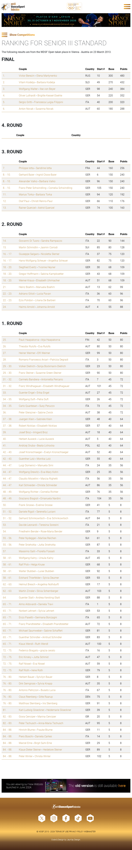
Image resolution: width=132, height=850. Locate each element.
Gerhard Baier (26, 174)
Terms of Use (62, 831)
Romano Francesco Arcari (33, 359)
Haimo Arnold (26, 306)
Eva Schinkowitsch (57, 518)
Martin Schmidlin (28, 247)
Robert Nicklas (27, 425)
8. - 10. (7, 174)
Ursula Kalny (46, 557)
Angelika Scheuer (58, 260)
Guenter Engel (27, 392)
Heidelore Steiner (52, 749)
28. (4, 359)
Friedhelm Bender (29, 531)
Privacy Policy (76, 831)
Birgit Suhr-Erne (43, 743)
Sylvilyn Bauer (44, 676)
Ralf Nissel (25, 663)
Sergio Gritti (25, 102)
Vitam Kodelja (27, 82)
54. (4, 531)
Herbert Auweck (28, 438)
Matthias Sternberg (29, 703)
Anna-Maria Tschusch (50, 723)
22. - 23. (7, 293)
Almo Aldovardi (27, 604)
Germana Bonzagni (46, 617)
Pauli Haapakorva (29, 339)
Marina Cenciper (47, 716)
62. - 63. (7, 584)
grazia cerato (47, 650)
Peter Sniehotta (27, 544)
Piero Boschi (26, 736)
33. (4, 392)
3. (4, 88)
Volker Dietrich (27, 366)
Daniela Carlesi (43, 736)
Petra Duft (42, 399)
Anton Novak (26, 108)
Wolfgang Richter (28, 491)
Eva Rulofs (44, 346)
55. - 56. (7, 538)
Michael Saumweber (30, 630)
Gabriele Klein (44, 419)
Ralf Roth (24, 670)
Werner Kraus (26, 280)
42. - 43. (7, 452)
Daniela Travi (45, 604)
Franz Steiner (26, 372)
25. (4, 339)
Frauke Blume (44, 729)
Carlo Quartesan (28, 405)
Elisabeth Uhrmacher (48, 280)
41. (4, 445)
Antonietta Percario (52, 379)
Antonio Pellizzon (29, 690)
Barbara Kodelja (46, 82)
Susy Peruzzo (47, 405)
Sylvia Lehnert (46, 610)
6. (4, 108)
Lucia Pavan (44, 293)
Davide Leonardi (28, 524)
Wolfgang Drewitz (29, 472)
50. (4, 505)
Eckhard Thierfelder (30, 577)
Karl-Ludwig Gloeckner (31, 710)
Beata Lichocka (45, 445)
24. (4, 306)
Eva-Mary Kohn (49, 472)
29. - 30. (7, 366)
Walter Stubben (27, 571)
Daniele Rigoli (26, 511)
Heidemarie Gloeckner (58, 710)
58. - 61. (7, 557)
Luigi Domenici (27, 465)
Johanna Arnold (46, 306)
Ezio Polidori (26, 300)
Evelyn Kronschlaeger (56, 452)
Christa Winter (43, 756)
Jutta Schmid (40, 657)
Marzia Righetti (49, 478)
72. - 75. (7, 650)
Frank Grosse (26, 505)
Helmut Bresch (27, 584)
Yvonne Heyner (46, 267)
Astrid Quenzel (46, 207)
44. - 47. (7, 465)
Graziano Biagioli (28, 498)
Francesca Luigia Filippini (48, 102)
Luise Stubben (46, 571)
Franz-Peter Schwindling (32, 187)
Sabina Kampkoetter (52, 273)
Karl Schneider (27, 485)
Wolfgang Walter (28, 88)
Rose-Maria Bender (51, 531)
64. (4, 597)
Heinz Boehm (26, 287)
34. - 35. (7, 399)
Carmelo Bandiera (29, 379)
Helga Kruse (38, 564)
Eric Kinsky (25, 657)
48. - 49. (7, 491)
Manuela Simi (45, 465)
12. (4, 201)
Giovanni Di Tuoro (29, 240)
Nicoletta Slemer (50, 254)
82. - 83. (7, 716)
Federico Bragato (28, 650)
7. (4, 168)
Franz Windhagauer (30, 386)
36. (4, 412)
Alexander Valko (28, 181)
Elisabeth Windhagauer (56, 386)
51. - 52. (7, 511)
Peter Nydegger (27, 538)
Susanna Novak (44, 108)
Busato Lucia (48, 690)
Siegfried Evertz (27, 267)
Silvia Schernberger (47, 591)
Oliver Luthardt (27, 95)
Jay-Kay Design (73, 839)
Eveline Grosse (44, 505)
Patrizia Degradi (59, 359)
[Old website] (66, 786)
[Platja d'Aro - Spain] (66, 20)
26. (4, 346)
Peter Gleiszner (27, 412)
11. (4, 194)
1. (4, 75)
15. (4, 247)
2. (4, 82)
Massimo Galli (27, 551)
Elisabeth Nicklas (47, 425)
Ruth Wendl (41, 643)
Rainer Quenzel (27, 207)
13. (4, 207)
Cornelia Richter (49, 491)
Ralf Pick (24, 564)
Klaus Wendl (26, 643)
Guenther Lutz (27, 458)
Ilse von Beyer (47, 88)
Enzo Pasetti (26, 617)
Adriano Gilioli (27, 293)
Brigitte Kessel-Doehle (50, 95)
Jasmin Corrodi (49, 247)
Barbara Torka (44, 194)
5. (4, 102)
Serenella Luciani (46, 511)
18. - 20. (7, 267)
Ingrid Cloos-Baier (46, 174)
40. (4, 438)
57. (4, 551)
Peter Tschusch (27, 723)
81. (4, 710)
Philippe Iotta (26, 168)
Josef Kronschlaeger (30, 452)
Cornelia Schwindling (60, 187)
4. (4, 95)
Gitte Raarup (46, 696)
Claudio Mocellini (28, 478)
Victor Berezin (26, 75)
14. (4, 240)
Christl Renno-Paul (41, 201)
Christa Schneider (47, 485)
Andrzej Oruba (27, 445)
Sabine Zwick (45, 412)
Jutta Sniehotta (47, 544)
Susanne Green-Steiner (48, 372)
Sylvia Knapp (45, 683)
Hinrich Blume (27, 729)
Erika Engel (43, 392)
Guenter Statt (26, 597)
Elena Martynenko (47, 75)
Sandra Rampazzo (51, 240)
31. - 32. (7, 379)
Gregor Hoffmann (28, 273)
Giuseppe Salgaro (29, 254)
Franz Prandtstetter (30, 624)
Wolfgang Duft (27, 399)
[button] (66, 35)
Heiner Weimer (27, 353)
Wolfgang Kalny (28, 557)
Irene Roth (37, 670)
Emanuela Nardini (50, 498)
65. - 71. (7, 604)
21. (4, 287)
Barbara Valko (47, 181)
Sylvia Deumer (51, 577)
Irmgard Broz (40, 432)
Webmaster (90, 831)
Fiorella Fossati (46, 551)
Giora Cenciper (27, 716)
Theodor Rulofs (27, 346)
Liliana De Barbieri (45, 300)
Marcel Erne (25, 743)
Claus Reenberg (28, 696)
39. (4, 432)
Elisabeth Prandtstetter (55, 624)
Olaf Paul (24, 201)
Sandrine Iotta (44, 168)
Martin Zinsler (27, 591)
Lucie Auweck (46, 438)
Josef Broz (25, 432)
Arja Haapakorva (50, 339)
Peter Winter (26, 756)
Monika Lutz (44, 458)
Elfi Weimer (43, 353)
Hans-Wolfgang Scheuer (32, 260)
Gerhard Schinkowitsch (32, 518)
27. (4, 353)
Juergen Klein (26, 419)
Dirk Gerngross (27, 683)
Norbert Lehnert (27, 610)
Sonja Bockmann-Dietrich (51, 366)
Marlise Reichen (47, 538)
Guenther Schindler (29, 637)
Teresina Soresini (49, 524)
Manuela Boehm (45, 287)
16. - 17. (7, 254)
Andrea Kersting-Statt (48, 597)
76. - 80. (7, 676)
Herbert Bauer (26, 676)
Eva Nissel (39, 663)
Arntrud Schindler (52, 637)
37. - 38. (7, 419)
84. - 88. (7, 729)
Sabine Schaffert (53, 630)
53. (4, 524)
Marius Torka (26, 194)
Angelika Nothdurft (48, 584)
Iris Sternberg (49, 703)
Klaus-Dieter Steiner (30, 749)
